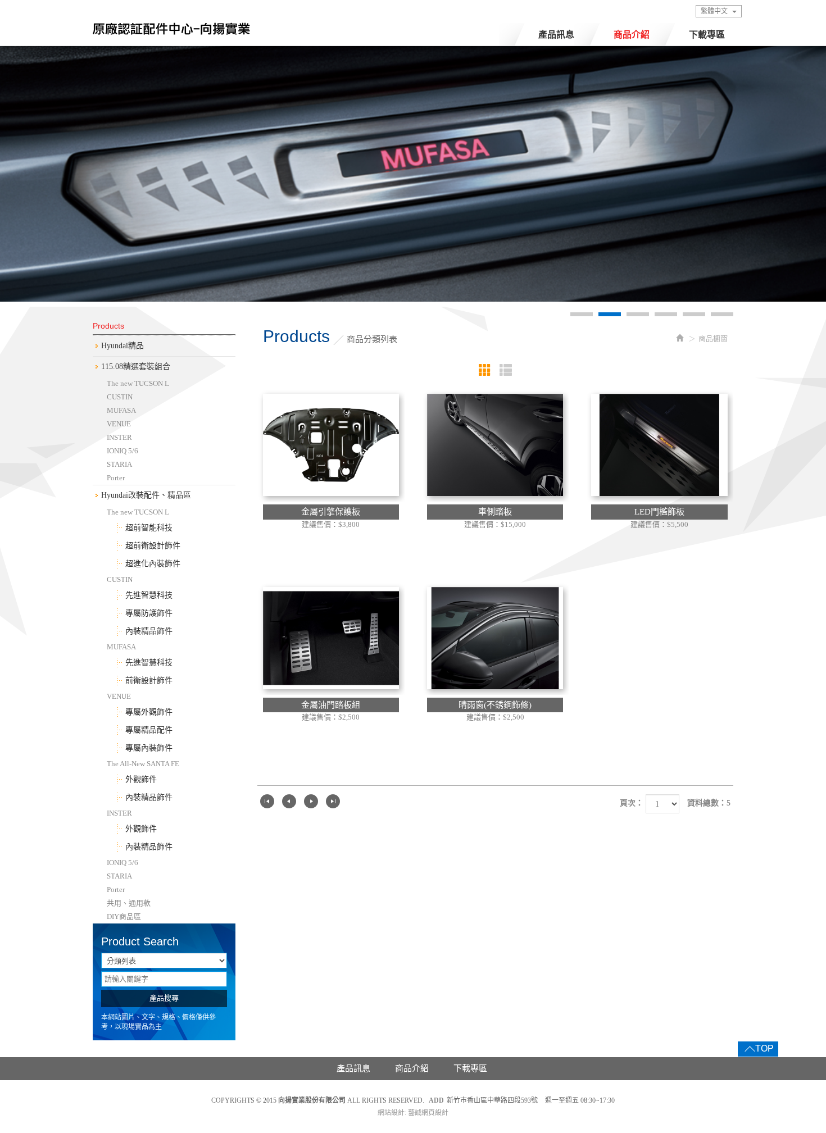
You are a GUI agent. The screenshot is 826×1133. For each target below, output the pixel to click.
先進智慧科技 (149, 595)
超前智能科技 (149, 528)
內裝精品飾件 (149, 631)
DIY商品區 (124, 916)
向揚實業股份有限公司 (171, 32)
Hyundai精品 (122, 346)
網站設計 (391, 1113)
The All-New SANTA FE (143, 763)
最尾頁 (333, 801)
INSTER (119, 437)
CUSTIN (120, 397)
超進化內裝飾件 (152, 563)
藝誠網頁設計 (428, 1113)
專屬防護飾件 (149, 613)
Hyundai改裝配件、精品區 (146, 495)
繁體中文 (714, 11)
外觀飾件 (141, 779)
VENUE (119, 424)
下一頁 (311, 801)
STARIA (119, 464)
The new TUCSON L (138, 383)
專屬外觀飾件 (149, 712)
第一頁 (267, 801)
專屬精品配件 (149, 730)
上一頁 (289, 801)
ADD (436, 1100)
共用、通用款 (129, 903)
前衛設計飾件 (149, 680)
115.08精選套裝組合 (135, 366)
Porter (116, 478)
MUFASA (121, 410)
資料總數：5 (708, 803)
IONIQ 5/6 (122, 451)
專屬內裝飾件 (149, 748)
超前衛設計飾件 (152, 546)
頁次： (631, 803)
